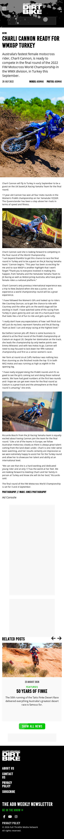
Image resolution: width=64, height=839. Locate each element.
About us (8, 768)
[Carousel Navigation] (56, 638)
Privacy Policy (7, 784)
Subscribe (8, 791)
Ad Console (9, 497)
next (59, 638)
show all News (32, 726)
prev (53, 638)
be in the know (11, 810)
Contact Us (7, 775)
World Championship (34, 255)
